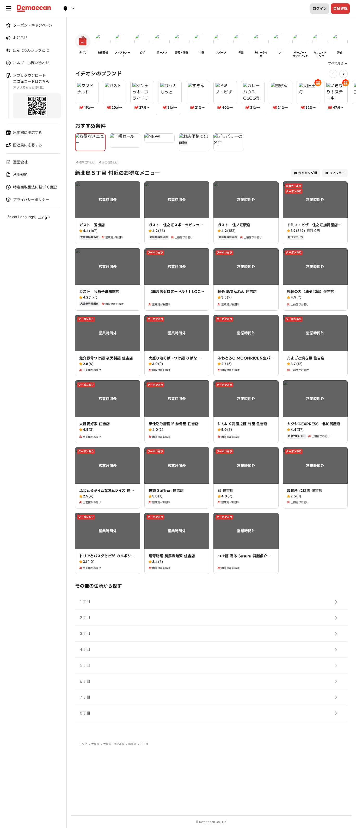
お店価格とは (110, 162)
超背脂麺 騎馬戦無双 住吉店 (172, 556)
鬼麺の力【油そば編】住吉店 (310, 291)
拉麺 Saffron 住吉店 (166, 490)
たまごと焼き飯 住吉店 (305, 358)
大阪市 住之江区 (113, 744)
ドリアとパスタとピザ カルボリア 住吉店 (107, 558)
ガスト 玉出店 (92, 225)
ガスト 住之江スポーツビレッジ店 (176, 227)
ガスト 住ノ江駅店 (234, 225)
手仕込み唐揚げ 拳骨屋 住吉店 (174, 424)
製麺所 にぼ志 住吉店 (304, 490)
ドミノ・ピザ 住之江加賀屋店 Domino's (314, 227)
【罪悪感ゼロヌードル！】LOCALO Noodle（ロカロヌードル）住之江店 (176, 297)
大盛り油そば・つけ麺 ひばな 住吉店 (175, 360)
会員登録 (340, 8)
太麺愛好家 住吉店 (94, 424)
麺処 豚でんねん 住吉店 (237, 291)
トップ (83, 744)
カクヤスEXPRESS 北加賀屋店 (313, 424)
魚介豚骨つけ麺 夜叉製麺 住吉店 (106, 358)
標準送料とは (87, 162)
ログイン (319, 8)
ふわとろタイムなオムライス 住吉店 (106, 493)
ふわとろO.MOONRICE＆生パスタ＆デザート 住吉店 (246, 360)
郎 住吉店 (226, 490)
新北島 (132, 744)
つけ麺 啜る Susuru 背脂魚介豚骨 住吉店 (244, 558)
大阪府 (95, 744)
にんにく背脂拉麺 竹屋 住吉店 (242, 424)
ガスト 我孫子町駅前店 (99, 291)
